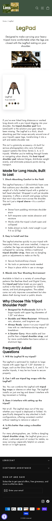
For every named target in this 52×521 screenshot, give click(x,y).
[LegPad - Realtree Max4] (9, 103)
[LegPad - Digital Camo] (18, 103)
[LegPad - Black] (15, 103)
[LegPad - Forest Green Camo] (6, 106)
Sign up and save (14, 477)
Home (5, 21)
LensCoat (9, 460)
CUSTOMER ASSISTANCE (17, 468)
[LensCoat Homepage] (11, 8)
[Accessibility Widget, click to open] (4, 517)
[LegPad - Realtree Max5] (12, 103)
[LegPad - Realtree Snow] (6, 103)
